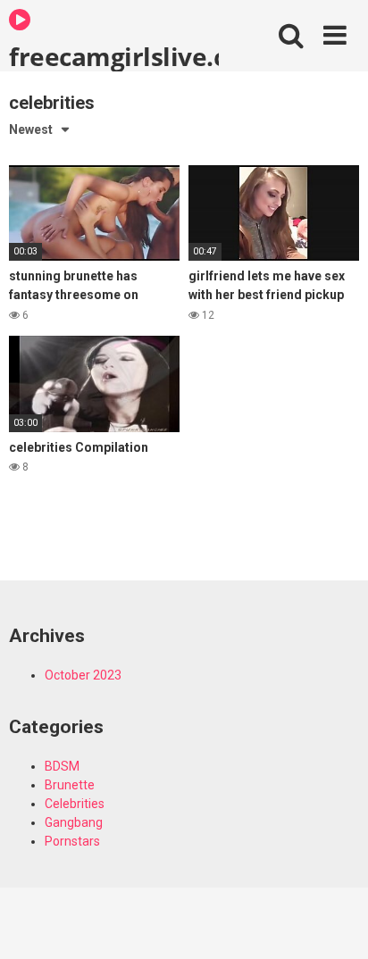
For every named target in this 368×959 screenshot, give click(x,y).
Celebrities (75, 803)
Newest (31, 129)
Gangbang (74, 822)
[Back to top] (335, 923)
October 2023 (83, 675)
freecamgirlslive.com (114, 55)
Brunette (70, 785)
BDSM (62, 766)
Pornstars (72, 841)
